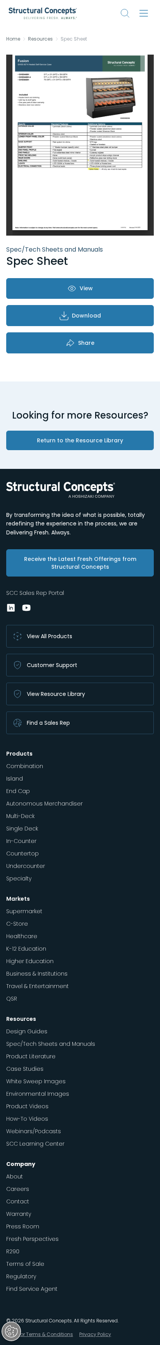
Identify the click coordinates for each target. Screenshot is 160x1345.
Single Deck (22, 828)
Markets (18, 899)
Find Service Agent (31, 1289)
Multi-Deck (20, 816)
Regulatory (21, 1276)
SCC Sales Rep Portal (35, 593)
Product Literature (31, 1056)
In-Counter (21, 841)
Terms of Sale (25, 1264)
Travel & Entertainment (37, 986)
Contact (17, 1201)
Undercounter (25, 866)
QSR (11, 999)
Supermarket (24, 911)
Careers (17, 1189)
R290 (12, 1251)
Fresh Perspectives (32, 1239)
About (14, 1176)
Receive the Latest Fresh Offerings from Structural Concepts (80, 563)
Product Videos (27, 1106)
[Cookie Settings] (11, 1331)
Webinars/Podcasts (33, 1131)
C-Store (17, 924)
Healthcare (21, 936)
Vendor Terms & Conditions (40, 1334)
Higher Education (30, 961)
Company (20, 1164)
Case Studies (24, 1069)
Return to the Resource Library (80, 440)
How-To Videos (27, 1119)
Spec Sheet (74, 39)
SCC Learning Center (35, 1144)
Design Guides (26, 1031)
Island (14, 779)
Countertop (22, 853)
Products (19, 754)
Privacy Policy (95, 1334)
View (86, 288)
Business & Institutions (37, 974)
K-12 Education (26, 949)
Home (13, 39)
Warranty (18, 1214)
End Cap (18, 791)
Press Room (22, 1226)
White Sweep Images (36, 1081)
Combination (24, 766)
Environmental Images (37, 1094)
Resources (40, 39)
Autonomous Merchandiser (44, 803)
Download (86, 315)
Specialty (18, 878)
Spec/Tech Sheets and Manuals (50, 1044)
